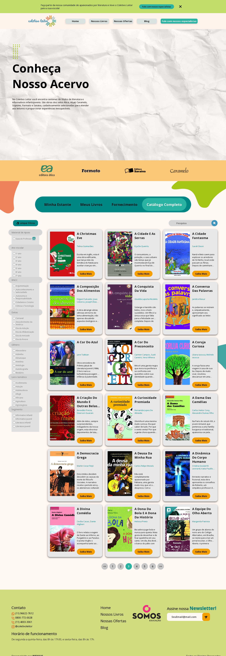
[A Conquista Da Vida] (120, 308)
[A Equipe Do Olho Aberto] (177, 531)
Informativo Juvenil (24, 419)
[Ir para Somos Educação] (146, 613)
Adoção (19, 386)
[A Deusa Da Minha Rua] (120, 475)
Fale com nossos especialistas (156, 6)
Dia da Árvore (22, 339)
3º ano (18, 261)
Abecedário (21, 350)
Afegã (18, 394)
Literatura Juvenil (23, 426)
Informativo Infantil (24, 415)
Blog (146, 21)
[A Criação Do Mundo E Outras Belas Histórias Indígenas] (62, 419)
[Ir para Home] (42, 21)
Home (75, 21)
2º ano (18, 257)
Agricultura (20, 401)
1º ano (18, 253)
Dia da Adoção (22, 328)
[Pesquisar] (214, 223)
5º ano (18, 268)
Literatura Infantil (23, 422)
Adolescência (22, 390)
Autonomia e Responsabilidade (24, 297)
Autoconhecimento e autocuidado (25, 291)
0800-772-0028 (23, 617)
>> (160, 566)
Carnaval (20, 318)
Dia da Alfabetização (25, 332)
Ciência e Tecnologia (25, 306)
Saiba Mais (86, 273)
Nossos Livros (99, 21)
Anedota (19, 361)
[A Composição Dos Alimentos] (62, 308)
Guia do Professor (24, 238)
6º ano (18, 272)
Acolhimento (21, 383)
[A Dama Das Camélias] (177, 419)
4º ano (18, 264)
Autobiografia (22, 369)
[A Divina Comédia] (62, 531)
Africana (19, 397)
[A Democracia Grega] (62, 475)
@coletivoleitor (23, 626)
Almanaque (21, 358)
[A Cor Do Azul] (62, 364)
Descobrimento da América (24, 323)
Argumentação (22, 286)
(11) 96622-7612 (24, 613)
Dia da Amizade (23, 335)
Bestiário (20, 372)
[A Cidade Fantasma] (177, 254)
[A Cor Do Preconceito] (120, 364)
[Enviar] (206, 617)
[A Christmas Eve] (62, 254)
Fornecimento (124, 204)
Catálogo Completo (164, 204)
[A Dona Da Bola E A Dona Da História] (120, 531)
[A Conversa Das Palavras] (177, 308)
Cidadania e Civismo (25, 302)
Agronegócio (21, 405)
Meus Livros (91, 204)
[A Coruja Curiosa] (177, 364)
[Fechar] (180, 6)
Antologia (20, 365)
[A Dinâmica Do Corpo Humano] (177, 475)
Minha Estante (57, 204)
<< (104, 566)
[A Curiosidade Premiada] (120, 419)
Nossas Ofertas (123, 21)
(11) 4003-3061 (23, 622)
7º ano (18, 275)
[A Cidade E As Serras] (120, 254)
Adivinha (19, 354)
